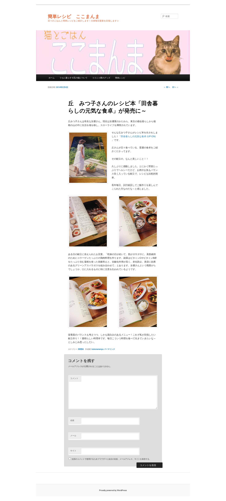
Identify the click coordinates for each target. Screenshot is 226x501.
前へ (167, 87)
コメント (74, 378)
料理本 (81, 349)
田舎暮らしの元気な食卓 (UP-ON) (138, 136)
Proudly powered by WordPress (113, 490)
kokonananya (97, 349)
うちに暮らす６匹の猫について (73, 77)
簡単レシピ (120, 77)
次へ (175, 87)
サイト (73, 450)
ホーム (52, 77)
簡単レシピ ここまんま (74, 16)
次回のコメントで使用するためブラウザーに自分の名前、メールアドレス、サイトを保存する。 (111, 459)
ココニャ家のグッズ (101, 77)
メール (73, 435)
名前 (72, 420)
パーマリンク (109, 349)
